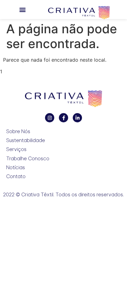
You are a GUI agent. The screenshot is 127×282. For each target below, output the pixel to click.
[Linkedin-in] (77, 117)
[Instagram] (49, 117)
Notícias (15, 167)
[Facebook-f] (63, 117)
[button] (22, 10)
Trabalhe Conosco (27, 158)
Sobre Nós (18, 131)
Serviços (16, 149)
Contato (16, 176)
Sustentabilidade (25, 140)
